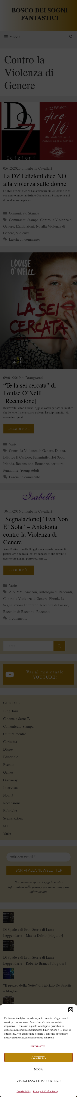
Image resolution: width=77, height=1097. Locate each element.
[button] (70, 1010)
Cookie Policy (24, 1091)
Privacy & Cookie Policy (45, 1091)
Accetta (38, 1057)
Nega (38, 1069)
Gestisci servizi (37, 1045)
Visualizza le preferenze (38, 1081)
